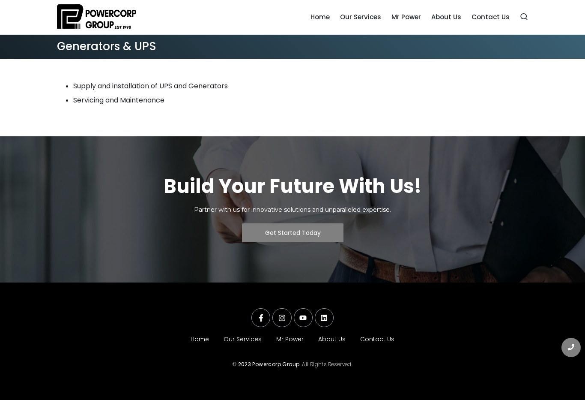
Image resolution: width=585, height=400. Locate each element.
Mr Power (290, 339)
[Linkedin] (324, 317)
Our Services (243, 339)
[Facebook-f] (260, 317)
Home (200, 339)
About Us (332, 339)
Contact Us (377, 339)
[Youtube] (303, 317)
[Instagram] (281, 317)
